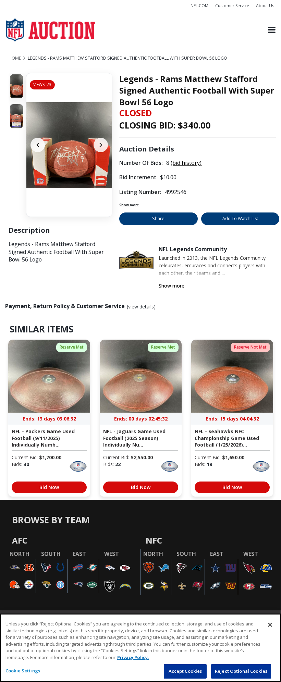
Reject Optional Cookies (241, 671)
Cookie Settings (22, 671)
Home (15, 58)
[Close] (270, 624)
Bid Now (49, 487)
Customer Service (232, 6)
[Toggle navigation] (272, 30)
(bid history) (186, 163)
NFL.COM (199, 6)
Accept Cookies (185, 671)
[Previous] (37, 145)
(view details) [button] (141, 307)
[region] (140, 648)
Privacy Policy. (133, 657)
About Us (265, 6)
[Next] (101, 145)
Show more (129, 205)
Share (158, 218)
